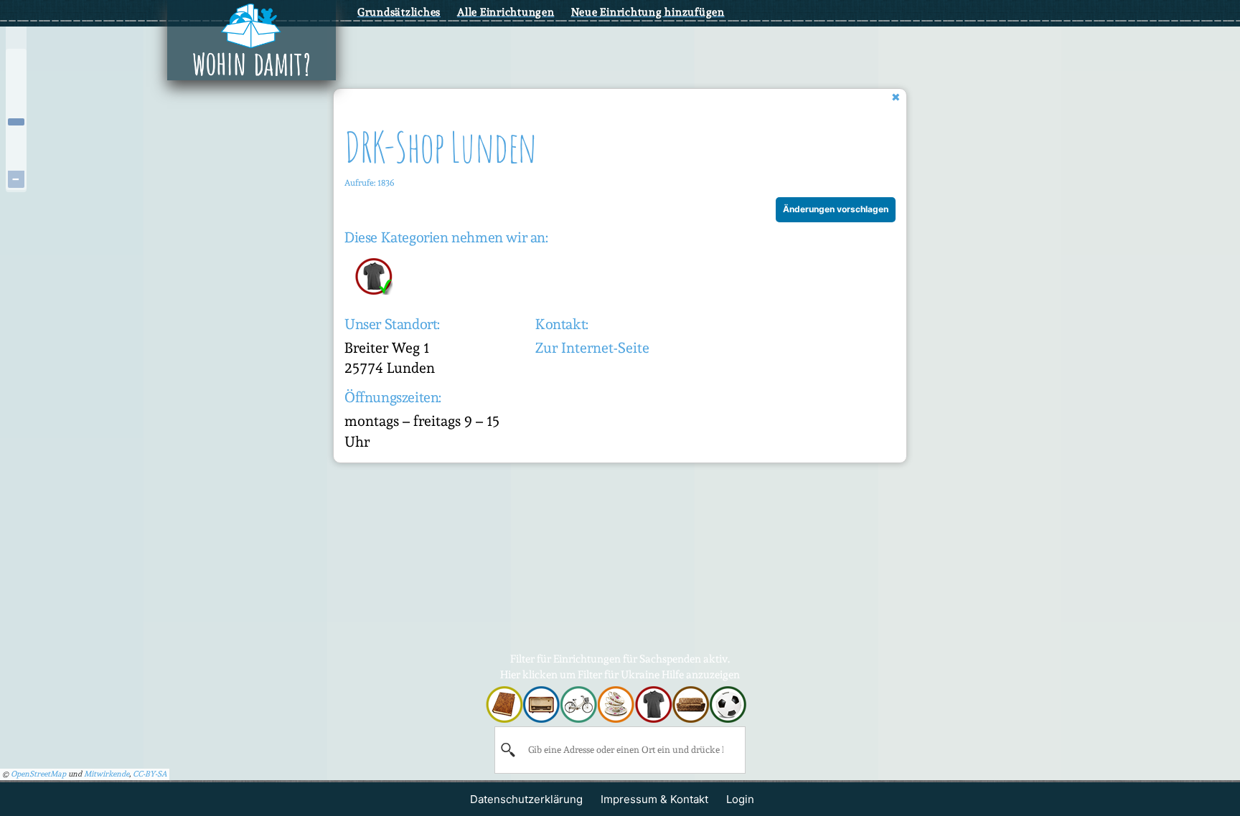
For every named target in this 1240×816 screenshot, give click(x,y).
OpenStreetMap (38, 774)
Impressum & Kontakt (654, 799)
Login (740, 799)
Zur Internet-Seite (592, 347)
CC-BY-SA (150, 774)
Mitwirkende (106, 774)
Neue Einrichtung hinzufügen (648, 12)
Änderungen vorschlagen (835, 209)
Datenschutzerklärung (526, 799)
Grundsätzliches (399, 12)
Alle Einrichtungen (506, 12)
